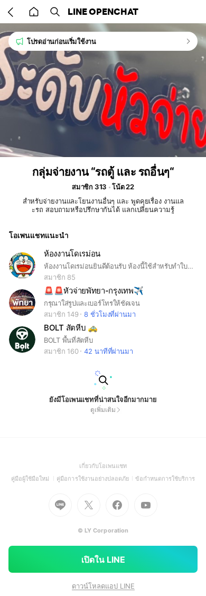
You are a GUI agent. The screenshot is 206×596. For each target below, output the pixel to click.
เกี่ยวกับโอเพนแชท (103, 466)
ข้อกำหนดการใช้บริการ (165, 478)
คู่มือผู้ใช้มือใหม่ (34, 478)
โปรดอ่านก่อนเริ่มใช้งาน (61, 41)
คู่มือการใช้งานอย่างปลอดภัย (96, 478)
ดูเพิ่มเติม (102, 410)
